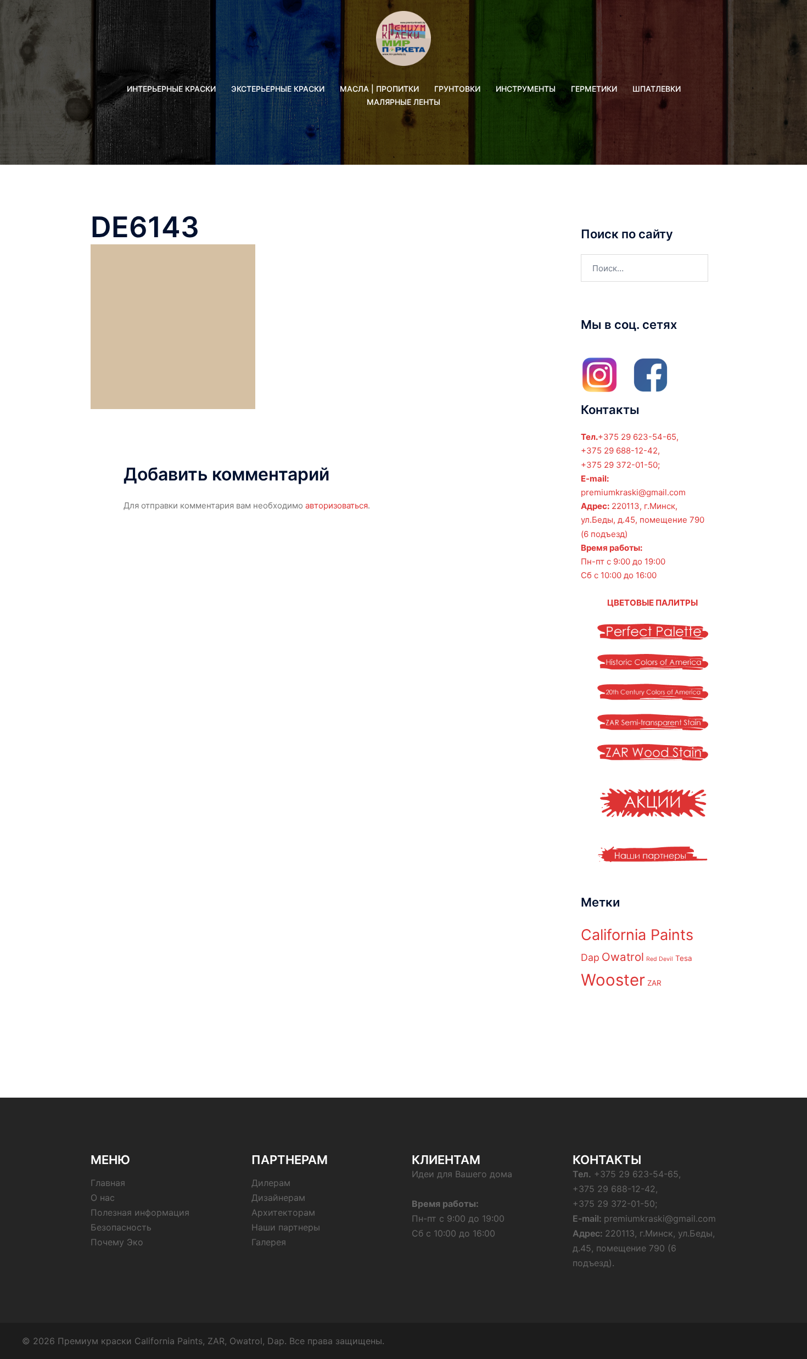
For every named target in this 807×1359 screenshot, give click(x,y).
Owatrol (623, 957)
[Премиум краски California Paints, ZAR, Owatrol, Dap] (403, 42)
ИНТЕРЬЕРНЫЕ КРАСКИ (171, 88)
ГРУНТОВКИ (457, 88)
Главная (108, 1182)
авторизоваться (336, 505)
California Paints (637, 935)
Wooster (613, 979)
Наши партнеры (285, 1227)
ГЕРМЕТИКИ (594, 88)
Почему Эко (117, 1242)
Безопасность (121, 1227)
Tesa (683, 958)
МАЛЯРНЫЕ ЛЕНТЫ (403, 102)
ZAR (654, 982)
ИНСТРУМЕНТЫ (526, 88)
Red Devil (659, 959)
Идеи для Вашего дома (462, 1173)
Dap (590, 957)
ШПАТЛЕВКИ (656, 88)
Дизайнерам (278, 1197)
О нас (103, 1197)
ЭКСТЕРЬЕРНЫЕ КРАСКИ (277, 88)
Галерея (268, 1242)
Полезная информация (140, 1212)
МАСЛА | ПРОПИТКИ (379, 88)
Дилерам (270, 1182)
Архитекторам (283, 1212)
